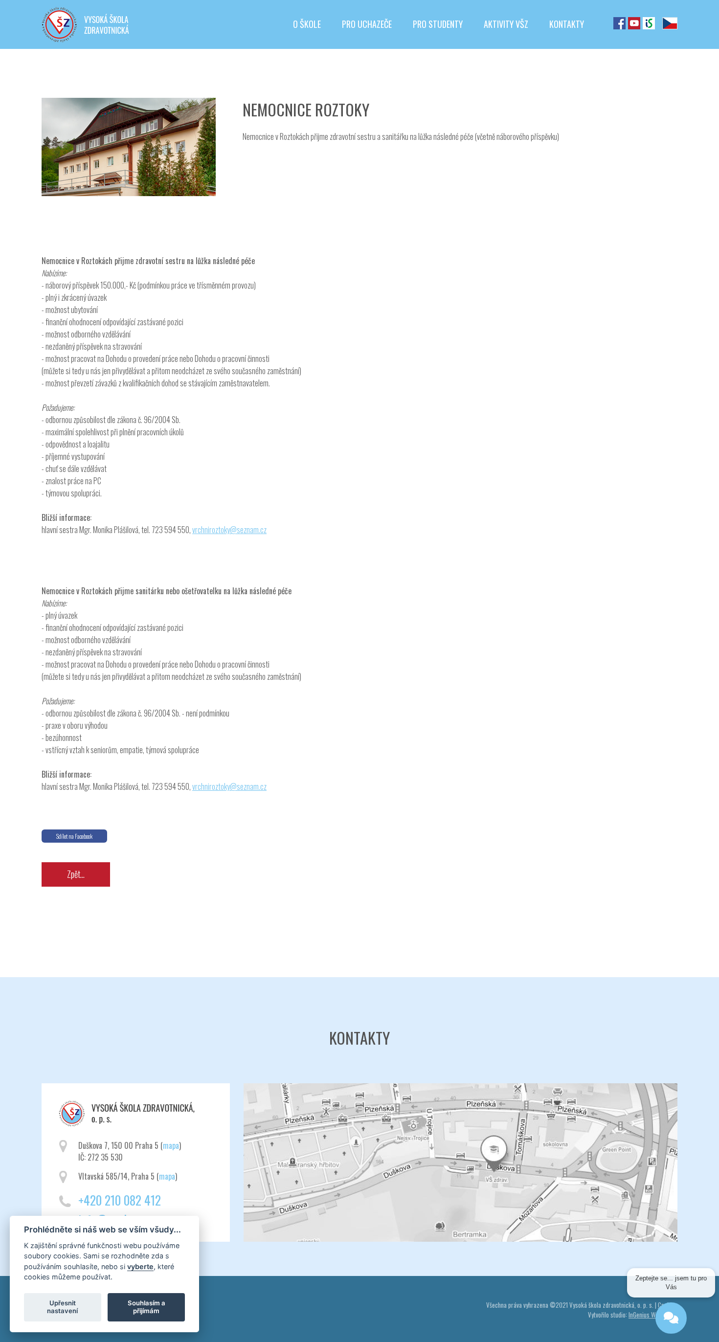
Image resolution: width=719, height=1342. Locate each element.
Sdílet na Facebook (74, 836)
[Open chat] (671, 1312)
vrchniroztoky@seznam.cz (229, 530)
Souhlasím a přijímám (146, 1307)
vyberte (140, 1266)
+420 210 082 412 (119, 1200)
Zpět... (76, 874)
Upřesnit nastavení (62, 1307)
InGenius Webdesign (653, 1315)
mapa (171, 1145)
